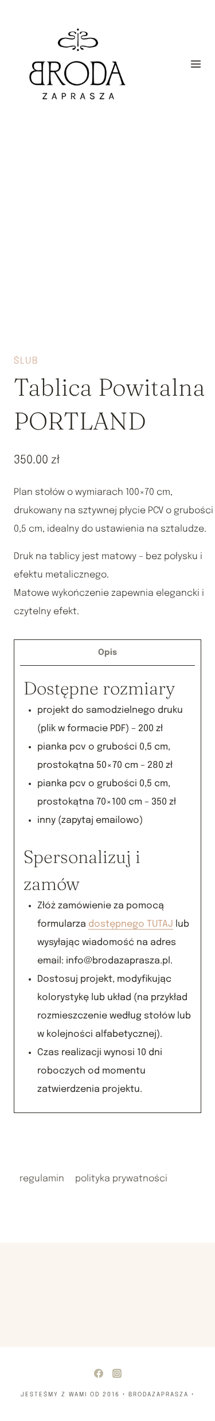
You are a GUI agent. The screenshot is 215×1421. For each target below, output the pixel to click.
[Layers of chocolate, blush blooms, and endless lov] (28, 1309)
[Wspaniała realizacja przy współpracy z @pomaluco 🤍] (93, 1309)
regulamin (41, 1179)
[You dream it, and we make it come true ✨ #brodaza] (158, 1309)
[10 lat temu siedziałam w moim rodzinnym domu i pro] (158, 1286)
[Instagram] (117, 1373)
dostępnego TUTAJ (130, 924)
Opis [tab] (107, 653)
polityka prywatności (121, 1179)
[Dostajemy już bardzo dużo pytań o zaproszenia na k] (28, 1286)
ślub (26, 361)
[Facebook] (98, 1373)
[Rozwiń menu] (195, 63)
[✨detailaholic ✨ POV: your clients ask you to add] (93, 1286)
